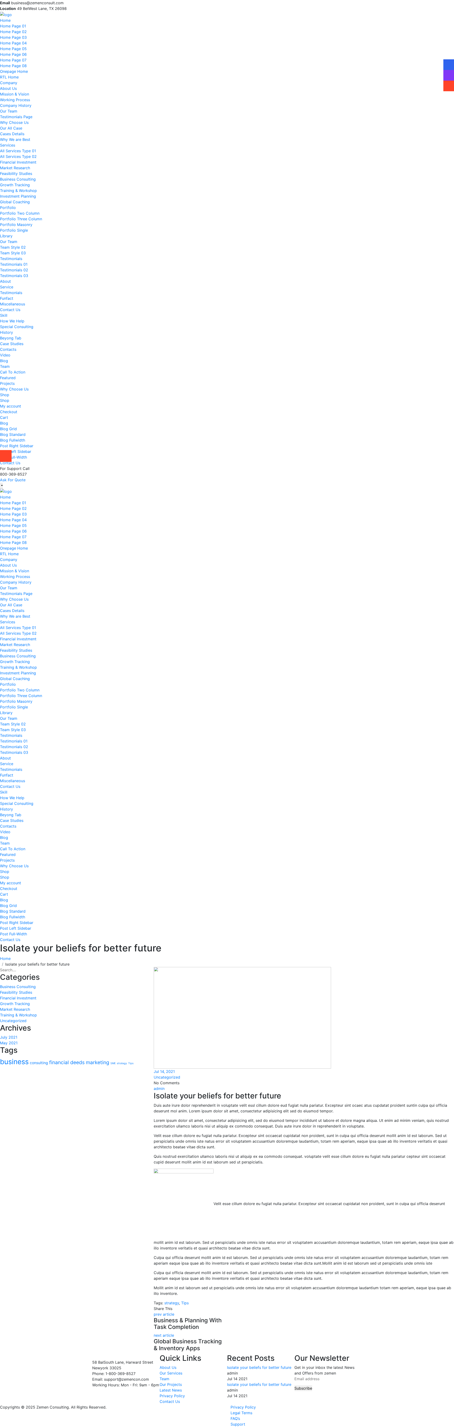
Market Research (15, 167)
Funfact (6, 298)
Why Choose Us (14, 122)
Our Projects (171, 1384)
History (6, 332)
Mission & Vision (14, 94)
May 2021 (8, 1043)
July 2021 (8, 1037)
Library (6, 236)
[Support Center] (448, 79)
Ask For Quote (13, 479)
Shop (4, 394)
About (5, 281)
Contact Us (10, 309)
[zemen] (6, 14)
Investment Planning (18, 196)
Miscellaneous (12, 304)
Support (238, 1424)
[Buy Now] (448, 89)
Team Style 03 (13, 253)
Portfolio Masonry (16, 224)
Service (6, 287)
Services (7, 145)
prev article (164, 1314)
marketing (97, 1062)
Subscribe (303, 1388)
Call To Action (12, 372)
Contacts (8, 349)
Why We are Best (15, 139)
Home (5, 20)
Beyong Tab (10, 338)
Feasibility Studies (16, 173)
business (14, 1062)
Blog (4, 360)
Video (5, 355)
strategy (122, 1063)
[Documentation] (448, 68)
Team (5, 366)
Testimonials (11, 258)
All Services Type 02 (18, 156)
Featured (8, 377)
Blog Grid (8, 428)
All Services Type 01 (18, 150)
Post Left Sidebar (15, 451)
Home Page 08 (13, 65)
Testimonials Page (16, 116)
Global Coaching (15, 202)
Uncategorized (13, 1020)
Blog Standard (13, 434)
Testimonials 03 (14, 275)
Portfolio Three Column (21, 219)
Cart (4, 417)
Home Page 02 (13, 31)
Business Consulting (18, 179)
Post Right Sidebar (16, 445)
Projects (7, 383)
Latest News (171, 1390)
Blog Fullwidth (12, 440)
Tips (131, 1063)
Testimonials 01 (13, 264)
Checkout (8, 411)
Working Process (15, 99)
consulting (39, 1063)
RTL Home (9, 77)
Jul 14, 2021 (164, 1071)
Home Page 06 (13, 54)
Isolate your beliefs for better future (259, 1367)
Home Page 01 (13, 26)
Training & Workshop (18, 190)
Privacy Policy (172, 1395)
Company (8, 82)
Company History (15, 105)
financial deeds (67, 1062)
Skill (3, 315)
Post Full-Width (13, 457)
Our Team (8, 111)
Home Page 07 (13, 60)
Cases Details (12, 133)
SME (113, 1063)
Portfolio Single (14, 230)
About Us (8, 88)
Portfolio (8, 207)
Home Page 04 (13, 43)
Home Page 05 (13, 48)
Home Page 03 (13, 37)
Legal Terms (241, 1412)
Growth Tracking (15, 184)
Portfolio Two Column (19, 213)
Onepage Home (14, 71)
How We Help (12, 321)
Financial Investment (18, 162)
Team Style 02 (13, 247)
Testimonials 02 (14, 270)
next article (164, 1335)
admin (159, 1088)
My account (10, 406)
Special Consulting (16, 326)
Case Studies (11, 343)
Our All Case (11, 128)
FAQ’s (235, 1418)
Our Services (171, 1373)
